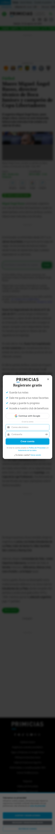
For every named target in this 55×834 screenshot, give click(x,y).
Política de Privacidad (37, 448)
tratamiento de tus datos (27, 450)
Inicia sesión (36, 455)
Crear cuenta (27, 441)
